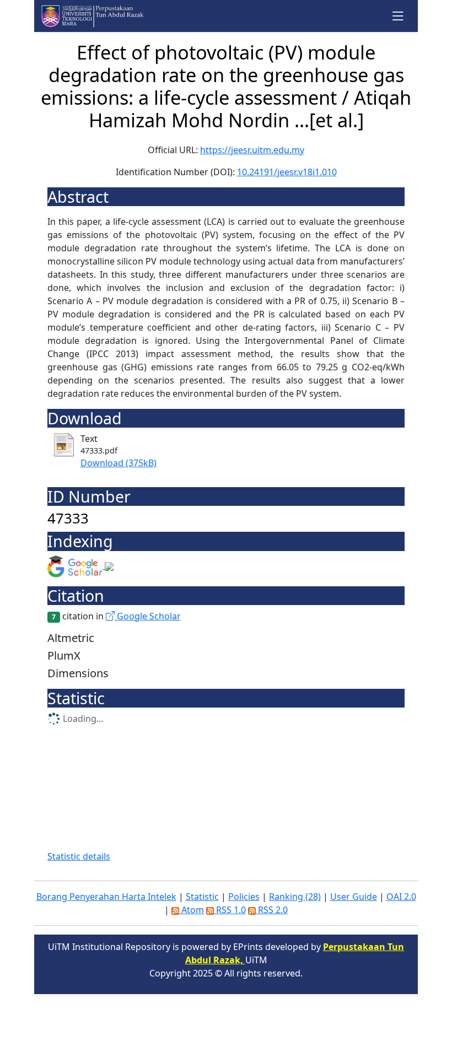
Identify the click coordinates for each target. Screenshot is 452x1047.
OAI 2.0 (401, 897)
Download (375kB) (118, 463)
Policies (244, 897)
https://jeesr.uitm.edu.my (252, 150)
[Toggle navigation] (398, 15)
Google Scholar (148, 616)
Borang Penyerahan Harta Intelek (106, 897)
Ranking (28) (295, 897)
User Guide (353, 897)
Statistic (202, 897)
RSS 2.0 (272, 910)
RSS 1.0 (230, 910)
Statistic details (78, 856)
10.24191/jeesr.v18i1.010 (287, 172)
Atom (191, 910)
